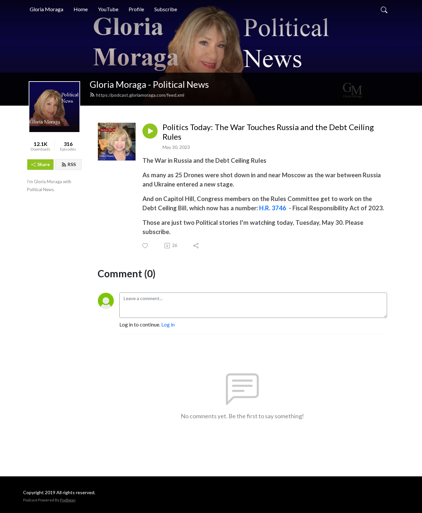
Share (43, 164)
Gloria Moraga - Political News (149, 84)
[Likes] (145, 245)
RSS (72, 164)
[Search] (384, 9)
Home (81, 9)
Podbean (67, 499)
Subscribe (165, 9)
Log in (168, 324)
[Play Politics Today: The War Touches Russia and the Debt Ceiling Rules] (150, 131)
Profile (136, 9)
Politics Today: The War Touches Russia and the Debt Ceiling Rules (268, 131)
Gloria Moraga (46, 9)
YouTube (108, 9)
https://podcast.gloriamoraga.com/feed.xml (140, 95)
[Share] (196, 245)
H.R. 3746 (272, 208)
